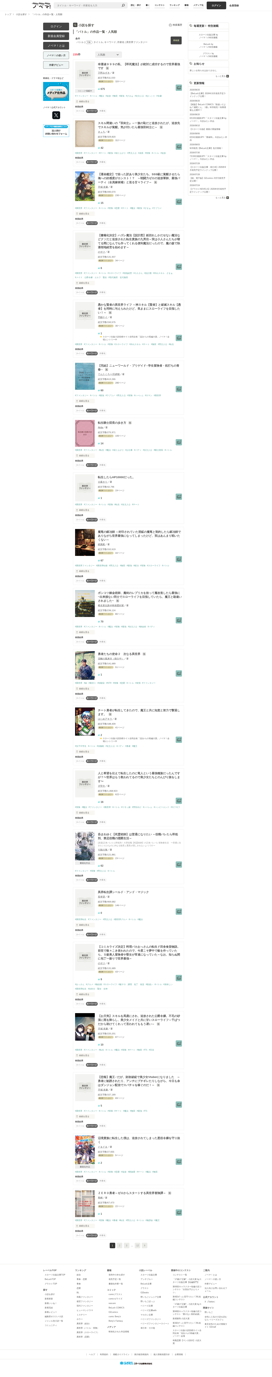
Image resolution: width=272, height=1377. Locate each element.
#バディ (137, 450)
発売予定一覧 (115, 1279)
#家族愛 (131, 1172)
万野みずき (104, 72)
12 (137, 1245)
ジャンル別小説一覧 (54, 1321)
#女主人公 (139, 96)
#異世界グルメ (120, 919)
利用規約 (104, 1354)
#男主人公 (132, 153)
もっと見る (220, 76)
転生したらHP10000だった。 (116, 477)
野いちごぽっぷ (148, 1301)
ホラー (80, 1319)
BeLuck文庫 (146, 1284)
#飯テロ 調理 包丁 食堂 (131, 984)
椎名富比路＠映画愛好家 (111, 605)
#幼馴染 (101, 683)
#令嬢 (159, 96)
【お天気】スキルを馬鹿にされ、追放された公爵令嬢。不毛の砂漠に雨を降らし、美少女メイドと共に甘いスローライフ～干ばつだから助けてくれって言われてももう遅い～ (139, 1019)
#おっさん (79, 984)
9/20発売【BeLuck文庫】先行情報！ (206, 148)
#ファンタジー (81, 96)
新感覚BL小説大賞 (181, 1318)
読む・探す (136, 5)
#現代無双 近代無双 (118, 277)
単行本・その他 (148, 1328)
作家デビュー (56, 65)
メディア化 (198, 5)
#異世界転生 (80, 919)
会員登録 (234, 5)
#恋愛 (117, 208)
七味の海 (102, 849)
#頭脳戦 (100, 746)
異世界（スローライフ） (88, 1332)
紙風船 (101, 544)
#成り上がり (120, 153)
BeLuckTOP (50, 1279)
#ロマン (148, 395)
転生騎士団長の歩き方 (112, 422)
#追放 (108, 96)
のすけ (101, 252)
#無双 (115, 96)
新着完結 (49, 1307)
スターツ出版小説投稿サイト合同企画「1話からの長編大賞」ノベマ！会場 (187, 1333)
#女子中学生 (80, 746)
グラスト (145, 1288)
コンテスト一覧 (180, 1275)
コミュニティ (51, 1325)
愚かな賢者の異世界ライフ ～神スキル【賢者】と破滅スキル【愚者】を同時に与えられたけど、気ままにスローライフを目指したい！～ (139, 308)
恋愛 (79, 1288)
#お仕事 (129, 450)
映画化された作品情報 (119, 1331)
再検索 (176, 40)
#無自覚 (98, 984)
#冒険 (147, 153)
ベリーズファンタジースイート (155, 1323)
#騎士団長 (158, 450)
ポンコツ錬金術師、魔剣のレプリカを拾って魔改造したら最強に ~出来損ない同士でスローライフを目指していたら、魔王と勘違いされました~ (140, 596)
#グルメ (89, 984)
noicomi (112, 1303)
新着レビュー (51, 1312)
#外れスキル (135, 344)
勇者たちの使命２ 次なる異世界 (119, 654)
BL (78, 1292)
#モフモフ (175, 807)
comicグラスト (115, 1294)
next (144, 1245)
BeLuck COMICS (116, 1307)
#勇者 (127, 746)
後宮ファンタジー (85, 1301)
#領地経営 (127, 273)
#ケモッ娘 (125, 807)
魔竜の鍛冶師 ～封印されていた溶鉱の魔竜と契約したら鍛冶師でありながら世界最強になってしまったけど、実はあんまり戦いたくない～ (139, 535)
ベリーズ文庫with (148, 1310)
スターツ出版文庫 (149, 1275)
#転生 (171, 344)
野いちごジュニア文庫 (151, 1297)
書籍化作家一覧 (116, 1284)
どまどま (102, 1146)
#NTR (108, 683)
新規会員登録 (56, 36)
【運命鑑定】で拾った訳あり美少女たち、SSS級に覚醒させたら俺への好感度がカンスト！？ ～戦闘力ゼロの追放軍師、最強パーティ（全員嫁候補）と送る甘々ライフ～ (139, 178)
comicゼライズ (115, 1299)
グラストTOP (51, 1284)
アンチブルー (147, 1279)
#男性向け (136, 807)
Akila (100, 427)
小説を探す (50, 1294)
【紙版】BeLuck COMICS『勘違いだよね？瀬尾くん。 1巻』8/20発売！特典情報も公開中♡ (208, 107)
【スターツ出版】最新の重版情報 (205, 129)
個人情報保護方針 (161, 1354)
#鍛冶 (136, 565)
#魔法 (101, 96)
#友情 (138, 683)
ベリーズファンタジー (151, 1319)
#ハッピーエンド (161, 807)
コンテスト (160, 5)
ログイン (216, 5)
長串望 (101, 896)
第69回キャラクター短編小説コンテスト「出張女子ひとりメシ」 (187, 1289)
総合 (79, 1275)
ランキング (175, 5)
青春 (79, 1284)
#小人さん (138, 273)
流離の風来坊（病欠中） (111, 658)
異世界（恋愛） (84, 1337)
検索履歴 (177, 24)
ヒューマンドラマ (85, 1310)
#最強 (121, 96)
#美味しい (168, 984)
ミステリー (82, 1315)
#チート (102, 153)
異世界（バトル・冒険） (88, 1328)
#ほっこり (150, 96)
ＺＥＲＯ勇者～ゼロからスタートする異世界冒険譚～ (132, 1193)
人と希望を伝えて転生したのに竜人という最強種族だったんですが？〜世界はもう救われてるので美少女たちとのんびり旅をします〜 (139, 777)
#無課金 (149, 1220)
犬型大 (101, 786)
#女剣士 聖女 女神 (98, 989)
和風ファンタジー (85, 1297)
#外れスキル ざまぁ (163, 273)
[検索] (123, 5)
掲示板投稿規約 (141, 1354)
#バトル (93, 96)
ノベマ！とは (56, 45)
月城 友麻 (103, 187)
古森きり (102, 482)
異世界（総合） (84, 1323)
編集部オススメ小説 (54, 1316)
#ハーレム (138, 395)
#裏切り (92, 683)
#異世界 (78, 153)
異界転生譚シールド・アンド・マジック (123, 892)
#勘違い (149, 984)
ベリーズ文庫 (147, 1306)
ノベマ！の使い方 (56, 55)
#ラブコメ (157, 208)
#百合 (151, 1050)
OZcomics (113, 1312)
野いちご (209, 1312)
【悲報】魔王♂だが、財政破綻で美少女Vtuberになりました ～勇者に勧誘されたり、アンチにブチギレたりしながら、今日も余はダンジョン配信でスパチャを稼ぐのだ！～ (139, 1080)
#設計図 (148, 273)
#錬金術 (142, 626)
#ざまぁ (129, 96)
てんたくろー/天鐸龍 (109, 374)
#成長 (140, 153)
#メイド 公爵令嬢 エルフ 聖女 (91, 277)
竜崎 (100, 1197)
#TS (145, 1050)
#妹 (85, 683)
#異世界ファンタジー (85, 565)
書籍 (186, 5)
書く (148, 5)
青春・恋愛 (82, 1279)
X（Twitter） (210, 1302)
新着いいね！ (51, 1303)
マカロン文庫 (147, 1315)
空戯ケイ (102, 317)
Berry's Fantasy (116, 1321)
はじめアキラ (105, 719)
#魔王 (134, 746)
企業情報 (179, 1354)
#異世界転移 (102, 565)
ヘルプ (92, 1354)
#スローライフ (114, 273)
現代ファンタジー (85, 1306)
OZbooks (145, 1292)
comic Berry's (115, 1316)
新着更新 (49, 1299)
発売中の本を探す (117, 1275)
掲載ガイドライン (121, 1354)
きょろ (101, 131)
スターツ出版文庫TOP (55, 1275)
